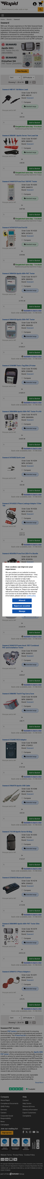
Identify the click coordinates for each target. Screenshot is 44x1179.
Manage (22, 611)
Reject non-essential (22, 606)
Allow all (22, 600)
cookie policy (31, 596)
